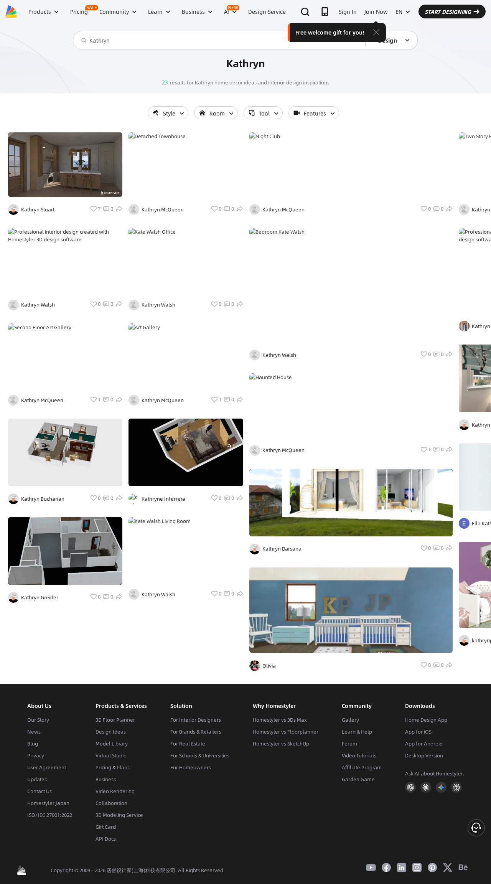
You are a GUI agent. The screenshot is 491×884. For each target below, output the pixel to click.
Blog (32, 743)
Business (106, 779)
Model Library (112, 743)
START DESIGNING (448, 11)
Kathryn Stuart (37, 209)
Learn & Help (357, 732)
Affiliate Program (362, 767)
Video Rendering (115, 791)
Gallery (350, 720)
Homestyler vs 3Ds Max (280, 720)
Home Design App (426, 720)
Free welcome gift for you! (329, 32)
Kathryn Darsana (282, 548)
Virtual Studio (111, 755)
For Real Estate (187, 743)
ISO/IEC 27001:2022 (49, 815)
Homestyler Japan (48, 803)
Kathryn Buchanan (42, 499)
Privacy (35, 755)
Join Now (376, 11)
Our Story (38, 720)
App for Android (424, 743)
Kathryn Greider (39, 597)
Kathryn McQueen (42, 400)
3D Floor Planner (115, 720)
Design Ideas (111, 732)
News (34, 732)
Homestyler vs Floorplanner (285, 732)
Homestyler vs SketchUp (281, 743)
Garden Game (358, 779)
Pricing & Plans (113, 767)
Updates (37, 779)
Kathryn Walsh (38, 304)
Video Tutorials (359, 755)
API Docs (106, 839)
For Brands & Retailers (195, 732)
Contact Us (39, 791)
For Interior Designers (195, 720)
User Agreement (46, 767)
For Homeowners (190, 767)
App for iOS (418, 732)
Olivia (269, 666)
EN (398, 11)
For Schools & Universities (199, 755)
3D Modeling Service (119, 815)
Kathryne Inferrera (163, 499)
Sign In (348, 11)
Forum (349, 743)
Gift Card (106, 827)
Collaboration (111, 803)
